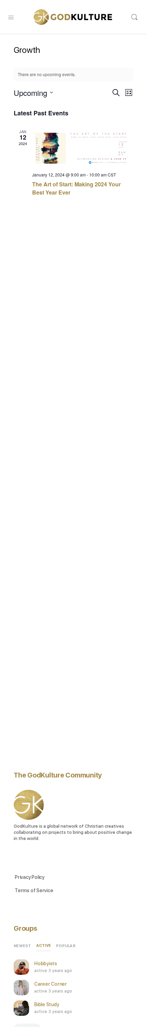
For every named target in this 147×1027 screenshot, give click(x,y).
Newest (22, 946)
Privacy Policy (29, 877)
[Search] (134, 17)
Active (43, 945)
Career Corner (50, 984)
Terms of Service (34, 890)
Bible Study (46, 1004)
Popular (66, 946)
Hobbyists (45, 963)
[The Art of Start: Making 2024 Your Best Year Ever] (83, 148)
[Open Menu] (11, 16)
